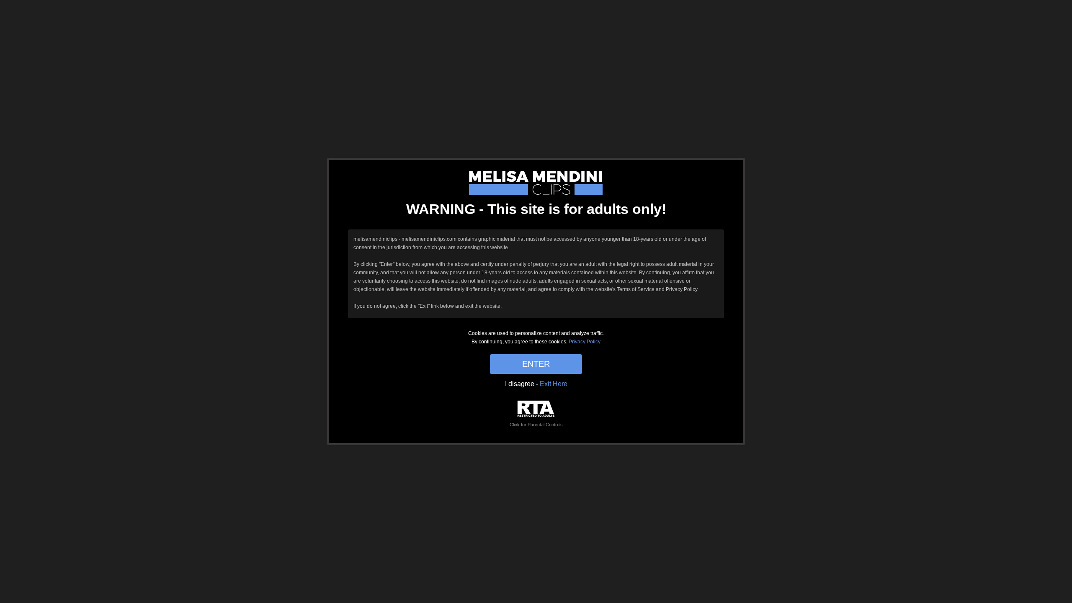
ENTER (536, 363)
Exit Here (553, 383)
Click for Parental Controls (536, 424)
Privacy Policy (584, 342)
